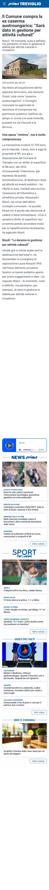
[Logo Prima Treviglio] (24, 4)
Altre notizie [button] (38, 543)
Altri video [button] (39, 712)
